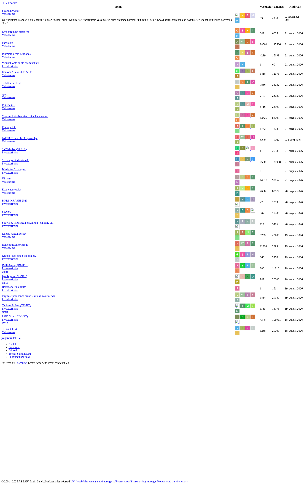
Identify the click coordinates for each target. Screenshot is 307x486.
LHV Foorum (9, 2)
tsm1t (5, 311)
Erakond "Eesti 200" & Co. (17, 72)
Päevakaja (7, 42)
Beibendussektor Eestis (15, 244)
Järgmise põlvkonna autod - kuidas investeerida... (29, 295)
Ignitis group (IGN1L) (14, 276)
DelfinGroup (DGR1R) (15, 265)
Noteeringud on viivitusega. (172, 481)
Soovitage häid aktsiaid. (15, 160)
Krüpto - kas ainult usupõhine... (19, 255)
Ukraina (6, 178)
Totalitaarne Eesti (11, 83)
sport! (5, 94)
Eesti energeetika (11, 189)
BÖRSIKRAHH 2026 (14, 200)
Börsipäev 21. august (14, 169)
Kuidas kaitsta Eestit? (14, 233)
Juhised (13, 350)
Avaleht (13, 344)
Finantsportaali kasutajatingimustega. (136, 481)
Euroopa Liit (9, 127)
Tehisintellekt (9, 329)
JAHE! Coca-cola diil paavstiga (19, 138)
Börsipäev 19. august (14, 286)
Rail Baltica (8, 105)
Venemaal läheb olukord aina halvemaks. (25, 116)
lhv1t (5, 322)
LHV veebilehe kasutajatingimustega (92, 481)
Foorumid (14, 347)
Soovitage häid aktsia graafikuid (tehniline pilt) (28, 222)
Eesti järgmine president (15, 31)
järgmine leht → (11, 337)
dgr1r (5, 271)
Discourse (21, 362)
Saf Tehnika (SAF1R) (14, 149)
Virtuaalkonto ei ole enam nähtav (20, 62)
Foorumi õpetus (11, 10)
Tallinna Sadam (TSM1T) (16, 305)
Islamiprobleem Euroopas (16, 53)
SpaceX (6, 211)
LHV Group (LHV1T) (15, 316)
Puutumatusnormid (19, 356)
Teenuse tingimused (20, 353)
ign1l (5, 282)
